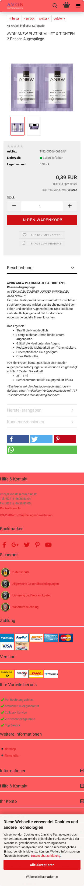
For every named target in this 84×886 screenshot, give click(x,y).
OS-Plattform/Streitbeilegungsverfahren (26, 515)
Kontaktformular (10, 508)
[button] (14, 206)
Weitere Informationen (42, 877)
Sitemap (10, 749)
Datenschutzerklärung (45, 855)
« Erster (14, 18)
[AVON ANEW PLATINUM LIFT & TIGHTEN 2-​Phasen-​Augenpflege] (42, 81)
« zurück (29, 18)
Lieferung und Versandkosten (31, 595)
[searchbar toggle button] (55, 6)
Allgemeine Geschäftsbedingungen (35, 583)
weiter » (44, 18)
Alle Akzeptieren (42, 865)
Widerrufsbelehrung (25, 607)
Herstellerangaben (24, 410)
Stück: (11, 197)
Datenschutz (20, 572)
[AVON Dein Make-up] (11, 6)
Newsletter (12, 755)
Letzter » (59, 18)
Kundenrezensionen (25, 421)
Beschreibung (19, 267)
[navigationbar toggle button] (78, 6)
